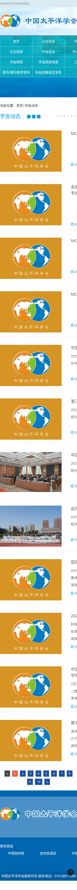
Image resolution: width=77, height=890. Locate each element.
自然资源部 (48, 853)
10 (38, 782)
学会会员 (48, 51)
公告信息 (48, 41)
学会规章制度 (48, 62)
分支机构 (16, 51)
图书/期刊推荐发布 (16, 72)
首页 (16, 41)
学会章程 (16, 62)
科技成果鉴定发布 (48, 72)
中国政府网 (16, 853)
